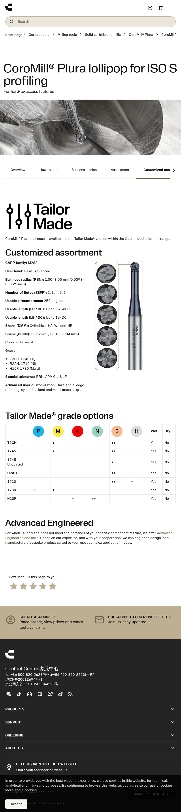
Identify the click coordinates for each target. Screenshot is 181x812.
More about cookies (21, 790)
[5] (52, 585)
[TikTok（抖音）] (21, 696)
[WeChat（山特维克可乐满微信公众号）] (10, 696)
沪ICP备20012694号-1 (24, 679)
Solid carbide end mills (103, 34)
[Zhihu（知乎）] (41, 696)
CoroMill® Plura (141, 34)
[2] (23, 585)
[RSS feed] (72, 696)
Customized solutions (142, 239)
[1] (14, 585)
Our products (39, 34)
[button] (171, 8)
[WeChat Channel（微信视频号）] (52, 696)
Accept (16, 804)
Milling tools (67, 34)
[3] (33, 585)
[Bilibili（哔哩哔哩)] (31, 696)
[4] (43, 585)
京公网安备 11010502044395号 (31, 684)
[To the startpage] (75, 8)
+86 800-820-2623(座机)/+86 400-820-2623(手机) (49, 674)
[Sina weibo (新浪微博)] (62, 696)
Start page (13, 35)
